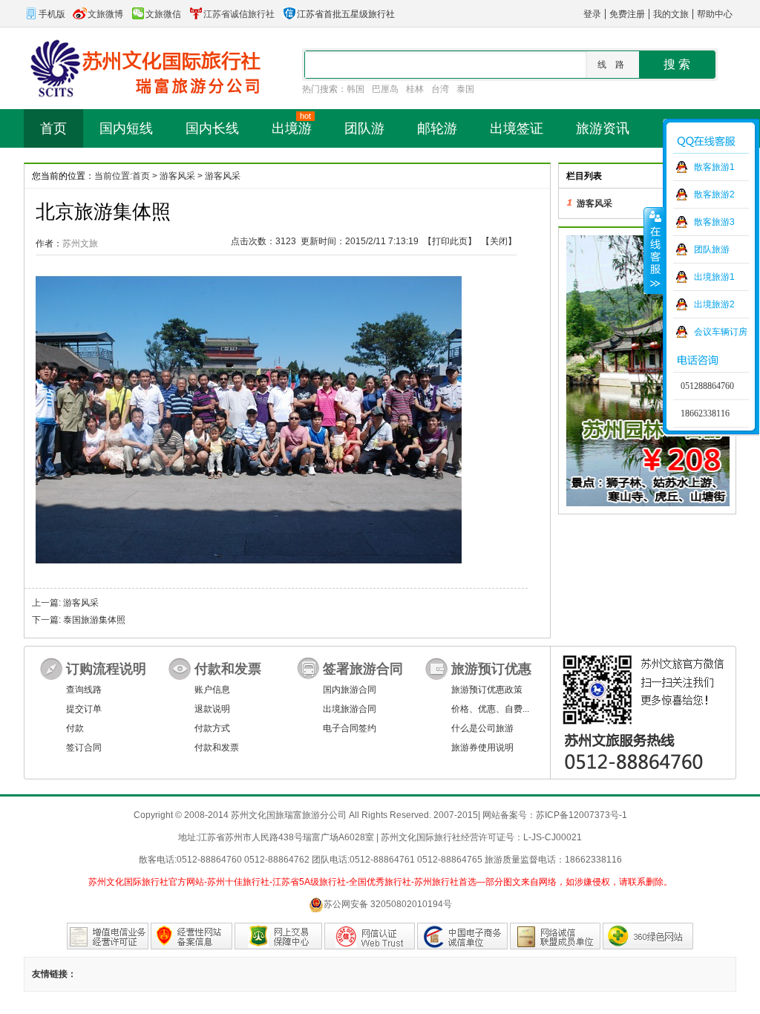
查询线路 (84, 689)
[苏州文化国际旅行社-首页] (142, 67)
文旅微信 (163, 14)
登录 (592, 14)
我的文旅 (671, 14)
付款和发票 (216, 747)
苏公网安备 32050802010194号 (388, 904)
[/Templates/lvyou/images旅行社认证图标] (107, 936)
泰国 (465, 89)
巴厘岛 (385, 89)
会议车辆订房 (720, 332)
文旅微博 (105, 14)
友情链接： (54, 974)
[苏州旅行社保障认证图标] (278, 936)
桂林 (415, 89)
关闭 (499, 241)
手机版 (52, 14)
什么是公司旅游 (482, 728)
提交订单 (84, 709)
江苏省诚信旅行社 (239, 14)
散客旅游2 (714, 194)
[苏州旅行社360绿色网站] (648, 936)
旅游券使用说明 (482, 747)
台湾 (440, 89)
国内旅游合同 (349, 689)
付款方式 (212, 728)
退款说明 (212, 709)
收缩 (653, 250)
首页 (141, 176)
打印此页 (450, 241)
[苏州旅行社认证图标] (555, 936)
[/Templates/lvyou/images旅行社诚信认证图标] (462, 936)
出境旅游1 (714, 277)
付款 (75, 728)
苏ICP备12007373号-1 (581, 815)
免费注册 (627, 14)
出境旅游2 (714, 304)
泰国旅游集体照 (94, 620)
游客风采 (177, 176)
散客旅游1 (714, 167)
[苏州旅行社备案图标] (191, 936)
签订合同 (84, 747)
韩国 (355, 89)
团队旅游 (712, 249)
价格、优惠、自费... (490, 709)
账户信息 (212, 689)
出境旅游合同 (349, 709)
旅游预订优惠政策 (486, 689)
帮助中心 (715, 14)
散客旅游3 (714, 222)
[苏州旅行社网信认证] (369, 936)
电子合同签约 (349, 728)
